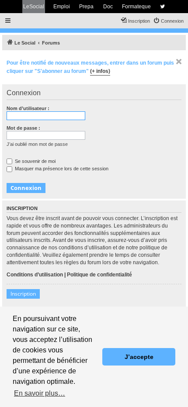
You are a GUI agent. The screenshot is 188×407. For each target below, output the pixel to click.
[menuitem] (168, 21)
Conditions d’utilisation (35, 275)
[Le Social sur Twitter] (162, 6)
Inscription (23, 293)
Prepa (86, 6)
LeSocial (33, 6)
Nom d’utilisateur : (28, 108)
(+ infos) (100, 71)
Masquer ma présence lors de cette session (61, 168)
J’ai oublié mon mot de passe (37, 144)
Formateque (136, 6)
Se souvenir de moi (35, 161)
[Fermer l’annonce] (178, 61)
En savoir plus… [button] (39, 393)
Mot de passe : (23, 128)
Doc (108, 6)
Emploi (61, 6)
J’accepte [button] (139, 356)
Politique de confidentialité (99, 275)
